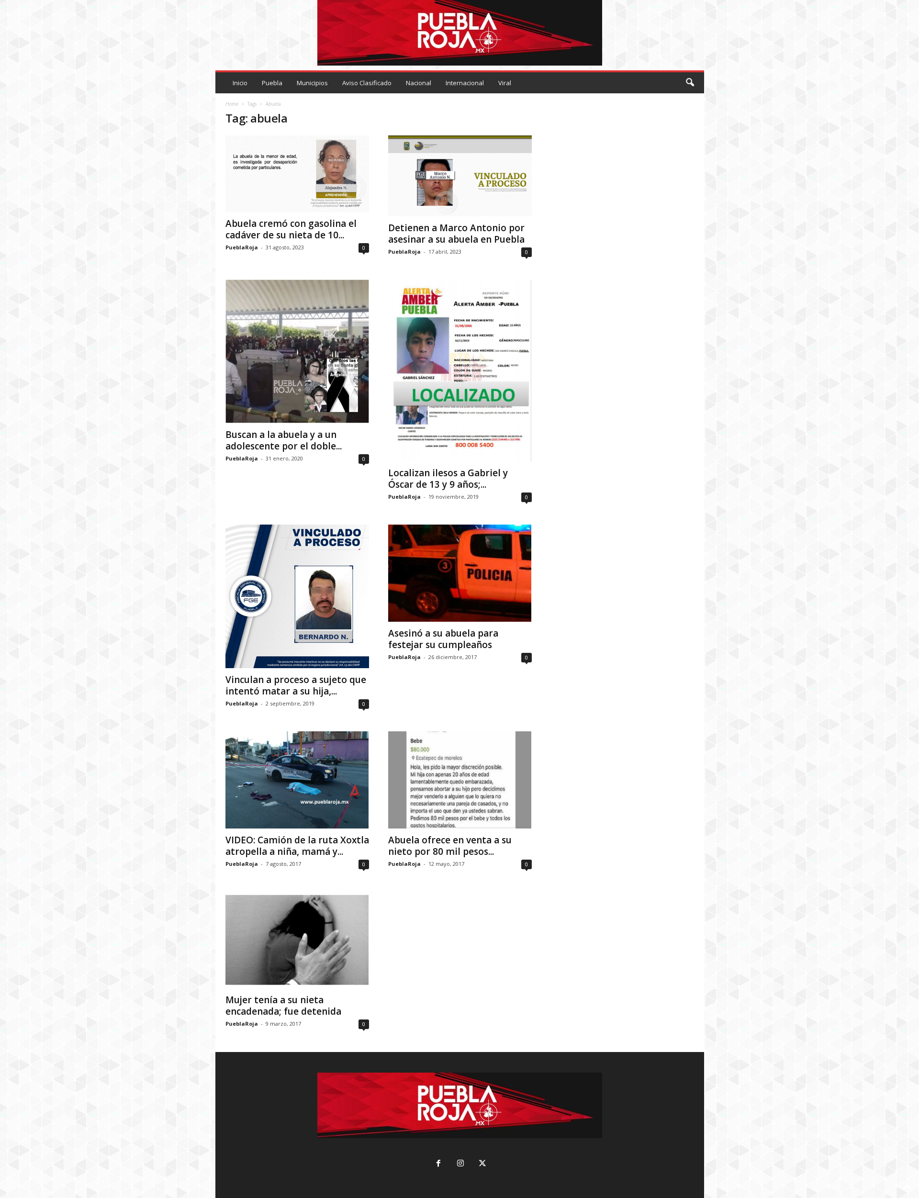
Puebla (272, 82)
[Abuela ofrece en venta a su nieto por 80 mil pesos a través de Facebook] (460, 780)
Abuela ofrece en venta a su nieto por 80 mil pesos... (450, 846)
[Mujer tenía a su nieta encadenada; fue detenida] (297, 940)
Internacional (465, 82)
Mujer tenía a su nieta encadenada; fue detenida (283, 1006)
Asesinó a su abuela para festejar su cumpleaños (443, 639)
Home (231, 104)
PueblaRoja (241, 247)
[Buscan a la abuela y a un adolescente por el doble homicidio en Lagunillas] (297, 351)
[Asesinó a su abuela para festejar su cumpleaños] (460, 573)
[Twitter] (481, 1164)
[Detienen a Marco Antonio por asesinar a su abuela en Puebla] (460, 175)
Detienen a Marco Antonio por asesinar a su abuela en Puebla (456, 234)
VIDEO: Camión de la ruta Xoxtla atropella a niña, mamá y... (297, 846)
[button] (689, 82)
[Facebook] (438, 1164)
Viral (504, 82)
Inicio (240, 82)
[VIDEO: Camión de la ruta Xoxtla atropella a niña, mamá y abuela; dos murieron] (297, 780)
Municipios (312, 82)
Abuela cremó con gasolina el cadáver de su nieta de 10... (291, 229)
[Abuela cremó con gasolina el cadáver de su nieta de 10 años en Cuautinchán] (297, 173)
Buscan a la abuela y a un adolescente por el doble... (283, 440)
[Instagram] (460, 1164)
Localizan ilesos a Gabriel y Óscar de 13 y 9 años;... (448, 479)
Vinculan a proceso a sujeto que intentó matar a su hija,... (295, 685)
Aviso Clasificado (367, 82)
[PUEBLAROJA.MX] (459, 33)
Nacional (418, 82)
